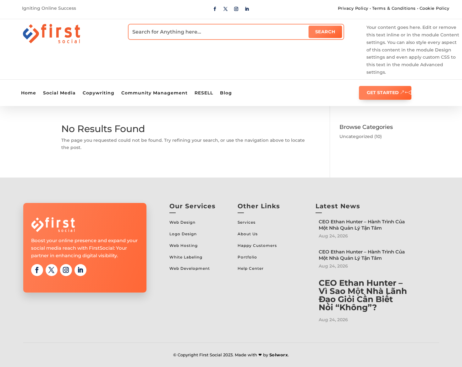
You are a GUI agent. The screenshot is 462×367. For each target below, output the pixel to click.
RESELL (204, 93)
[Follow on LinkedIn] (247, 9)
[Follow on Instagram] (236, 9)
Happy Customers (257, 245)
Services (247, 222)
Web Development (189, 268)
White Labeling (185, 257)
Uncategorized (356, 136)
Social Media (59, 93)
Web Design (182, 222)
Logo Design (183, 233)
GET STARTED (383, 92)
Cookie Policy (434, 8)
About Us (248, 233)
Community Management (154, 93)
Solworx (278, 354)
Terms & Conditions (394, 8)
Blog (226, 93)
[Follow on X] (226, 9)
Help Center (251, 268)
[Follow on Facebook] (215, 9)
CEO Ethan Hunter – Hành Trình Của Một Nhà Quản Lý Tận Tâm (362, 225)
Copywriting (98, 93)
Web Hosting (183, 245)
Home (28, 93)
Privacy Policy (353, 8)
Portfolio (247, 257)
